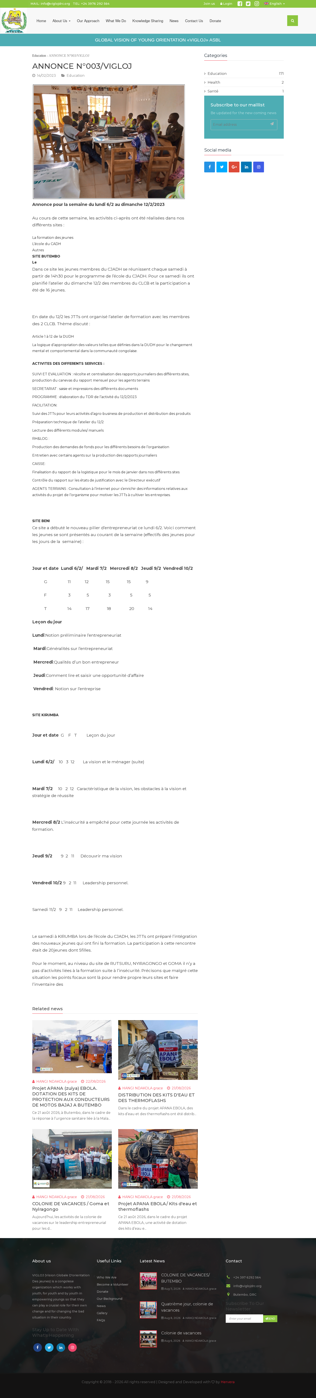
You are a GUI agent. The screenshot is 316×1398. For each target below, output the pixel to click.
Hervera (228, 1382)
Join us (209, 4)
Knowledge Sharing (147, 20)
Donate (215, 20)
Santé (246, 91)
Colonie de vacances (181, 1333)
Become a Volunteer (112, 1284)
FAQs (101, 1320)
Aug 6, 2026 (172, 1340)
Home (41, 20)
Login (227, 4)
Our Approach (88, 20)
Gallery (102, 1313)
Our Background (109, 1299)
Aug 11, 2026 (172, 1288)
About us (60, 20)
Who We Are (107, 1277)
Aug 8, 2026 (172, 1318)
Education (39, 55)
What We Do (116, 20)
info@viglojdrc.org (55, 4)
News (174, 20)
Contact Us (194, 20)
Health (246, 82)
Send (271, 1318)
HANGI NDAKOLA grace (56, 1081)
